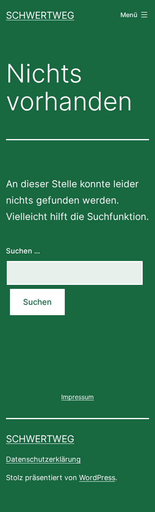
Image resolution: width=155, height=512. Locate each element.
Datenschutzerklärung (43, 459)
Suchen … (23, 251)
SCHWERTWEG (40, 15)
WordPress (97, 477)
